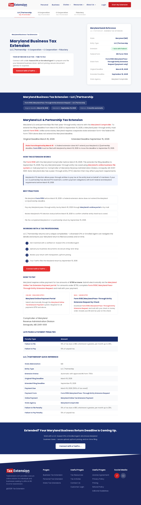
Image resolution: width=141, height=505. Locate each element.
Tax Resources (76, 475)
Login (103, 5)
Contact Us (75, 483)
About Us (90, 5)
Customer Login (77, 487)
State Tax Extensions (52, 483)
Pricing (95, 483)
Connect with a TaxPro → (26, 71)
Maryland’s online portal (90, 207)
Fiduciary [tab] (79, 13)
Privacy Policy (98, 479)
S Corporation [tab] (44, 13)
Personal (44, 5)
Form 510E (34, 130)
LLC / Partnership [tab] (24, 13)
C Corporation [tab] (62, 13)
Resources (78, 5)
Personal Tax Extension (53, 479)
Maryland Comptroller (120, 79)
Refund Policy (98, 487)
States (66, 5)
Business (55, 5)
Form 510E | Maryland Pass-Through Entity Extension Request (85, 393)
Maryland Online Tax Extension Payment (77, 398)
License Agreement (100, 475)
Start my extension (120, 5)
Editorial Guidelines (100, 491)
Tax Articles (75, 479)
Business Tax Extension (52, 475)
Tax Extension (18, 488)
